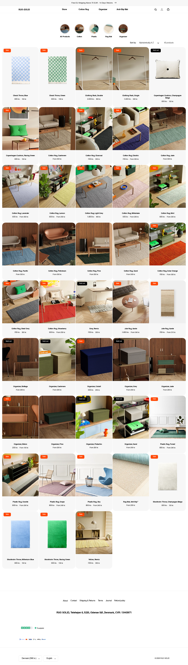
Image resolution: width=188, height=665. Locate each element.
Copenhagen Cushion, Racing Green (20, 156)
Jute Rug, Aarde (131, 329)
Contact (73, 601)
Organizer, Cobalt (94, 386)
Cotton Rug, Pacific (20, 271)
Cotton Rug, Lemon (57, 213)
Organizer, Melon (20, 444)
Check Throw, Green (57, 96)
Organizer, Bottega (20, 386)
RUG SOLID (164, 658)
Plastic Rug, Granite (20, 502)
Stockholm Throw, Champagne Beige (167, 502)
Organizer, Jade (167, 386)
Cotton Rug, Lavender (20, 213)
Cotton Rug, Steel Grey (20, 329)
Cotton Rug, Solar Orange (167, 271)
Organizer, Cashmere (57, 386)
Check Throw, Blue (20, 96)
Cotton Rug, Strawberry (57, 329)
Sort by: (133, 43)
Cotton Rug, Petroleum (57, 271)
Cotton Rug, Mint (167, 213)
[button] (155, 9)
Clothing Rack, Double (94, 96)
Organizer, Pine (57, 444)
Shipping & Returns (87, 601)
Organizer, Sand (131, 444)
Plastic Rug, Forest (167, 444)
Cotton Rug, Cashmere (57, 156)
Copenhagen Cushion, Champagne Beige (167, 97)
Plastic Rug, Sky (94, 502)
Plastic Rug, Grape (57, 502)
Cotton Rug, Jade (167, 156)
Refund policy (119, 601)
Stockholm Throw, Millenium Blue (20, 559)
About (65, 601)
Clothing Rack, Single (130, 96)
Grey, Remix (94, 329)
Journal (109, 601)
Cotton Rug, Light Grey (94, 213)
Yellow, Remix (94, 559)
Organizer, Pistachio (94, 444)
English (49, 658)
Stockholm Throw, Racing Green (57, 559)
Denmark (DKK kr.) (29, 658)
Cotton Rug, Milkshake (131, 213)
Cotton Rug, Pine (94, 271)
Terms (100, 601)
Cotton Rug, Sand (131, 271)
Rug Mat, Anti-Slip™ (130, 502)
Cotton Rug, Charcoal (94, 156)
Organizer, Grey (131, 386)
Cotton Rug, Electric (131, 156)
